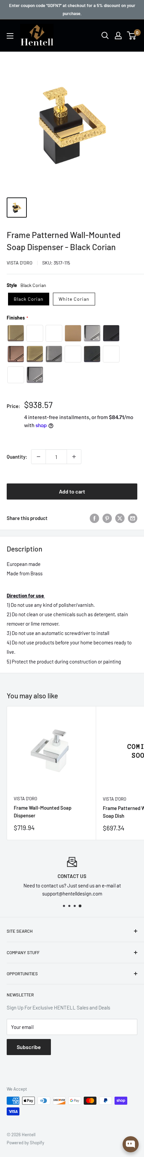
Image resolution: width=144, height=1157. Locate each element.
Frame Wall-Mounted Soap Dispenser (42, 811)
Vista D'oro (19, 263)
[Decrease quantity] (38, 457)
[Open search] (105, 35)
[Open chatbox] (131, 1144)
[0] (132, 36)
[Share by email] (132, 518)
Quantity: (17, 457)
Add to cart (72, 491)
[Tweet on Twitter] (120, 518)
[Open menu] (10, 36)
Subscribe (29, 1047)
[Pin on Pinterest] (107, 518)
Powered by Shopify (25, 1142)
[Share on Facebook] (94, 518)
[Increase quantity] (74, 457)
